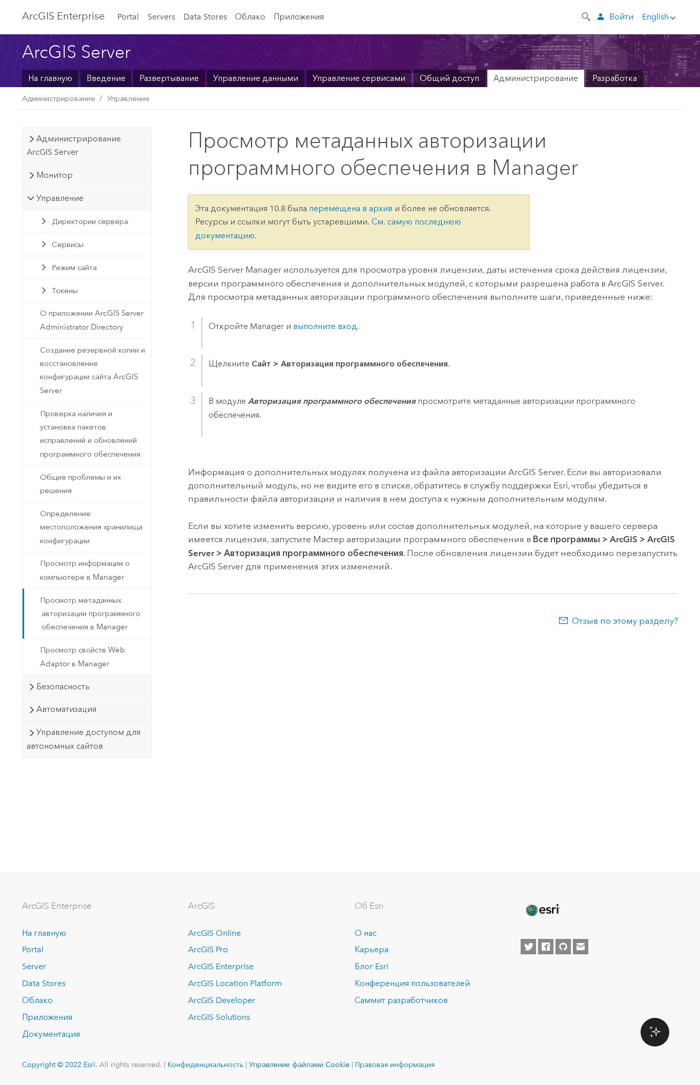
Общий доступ (449, 78)
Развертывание (169, 78)
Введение (106, 78)
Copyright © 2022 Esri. (59, 1064)
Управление (128, 98)
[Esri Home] (542, 910)
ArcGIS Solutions (219, 1017)
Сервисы (68, 244)
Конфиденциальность (205, 1064)
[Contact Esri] (580, 946)
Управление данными (255, 78)
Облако (250, 17)
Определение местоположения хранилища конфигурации (91, 527)
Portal (128, 17)
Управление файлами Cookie (299, 1064)
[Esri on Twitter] (528, 946)
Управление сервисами (359, 78)
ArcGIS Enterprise (221, 966)
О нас (366, 933)
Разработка (614, 78)
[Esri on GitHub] (563, 946)
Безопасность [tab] (63, 686)
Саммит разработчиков (401, 1000)
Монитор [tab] (54, 175)
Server (34, 966)
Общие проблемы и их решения (80, 484)
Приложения (299, 17)
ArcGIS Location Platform (235, 983)
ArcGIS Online (214, 933)
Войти (621, 17)
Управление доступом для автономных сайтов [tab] (83, 738)
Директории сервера (90, 221)
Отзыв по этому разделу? (625, 621)
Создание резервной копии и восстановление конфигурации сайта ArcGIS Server (92, 370)
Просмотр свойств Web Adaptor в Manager (82, 656)
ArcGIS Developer (221, 1000)
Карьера (371, 949)
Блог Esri (371, 966)
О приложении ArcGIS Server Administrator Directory (91, 320)
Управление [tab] (60, 198)
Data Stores (205, 17)
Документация (51, 1034)
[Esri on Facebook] (545, 946)
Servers (161, 17)
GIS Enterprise (63, 16)
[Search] (587, 16)
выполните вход (325, 326)
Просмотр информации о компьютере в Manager (85, 570)
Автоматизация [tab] (66, 709)
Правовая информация (395, 1064)
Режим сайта (74, 267)
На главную (50, 78)
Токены (65, 290)
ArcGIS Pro (208, 949)
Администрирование (535, 78)
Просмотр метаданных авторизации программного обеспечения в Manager (90, 614)
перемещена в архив (351, 208)
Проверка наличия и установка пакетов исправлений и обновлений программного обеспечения (90, 434)
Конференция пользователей (412, 983)
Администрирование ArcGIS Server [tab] (73, 145)
